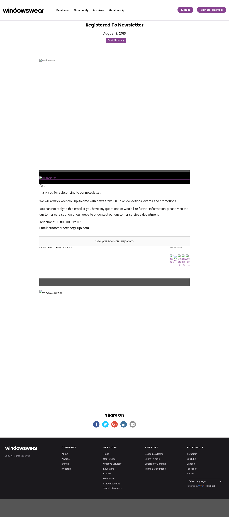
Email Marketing (116, 40)
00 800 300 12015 (68, 222)
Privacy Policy (63, 247)
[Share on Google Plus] (114, 424)
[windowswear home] (21, 447)
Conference (109, 458)
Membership (117, 10)
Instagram (192, 453)
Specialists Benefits (155, 463)
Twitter (190, 473)
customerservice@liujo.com (68, 228)
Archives (98, 10)
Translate (210, 485)
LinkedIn (191, 463)
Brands (65, 463)
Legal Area (45, 247)
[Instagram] (184, 260)
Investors (66, 468)
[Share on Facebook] (96, 424)
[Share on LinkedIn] (123, 424)
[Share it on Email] (133, 424)
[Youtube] (188, 260)
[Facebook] (172, 260)
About (65, 453)
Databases (62, 10)
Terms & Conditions (155, 468)
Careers (107, 473)
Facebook (192, 468)
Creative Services (112, 463)
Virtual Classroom (112, 488)
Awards (66, 458)
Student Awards (111, 483)
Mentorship (109, 478)
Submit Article (152, 458)
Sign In (185, 9)
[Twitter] (175, 260)
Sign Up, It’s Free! (212, 9)
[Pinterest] (180, 260)
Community (81, 10)
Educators (108, 468)
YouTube (191, 458)
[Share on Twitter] (105, 424)
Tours (106, 453)
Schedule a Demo (154, 453)
